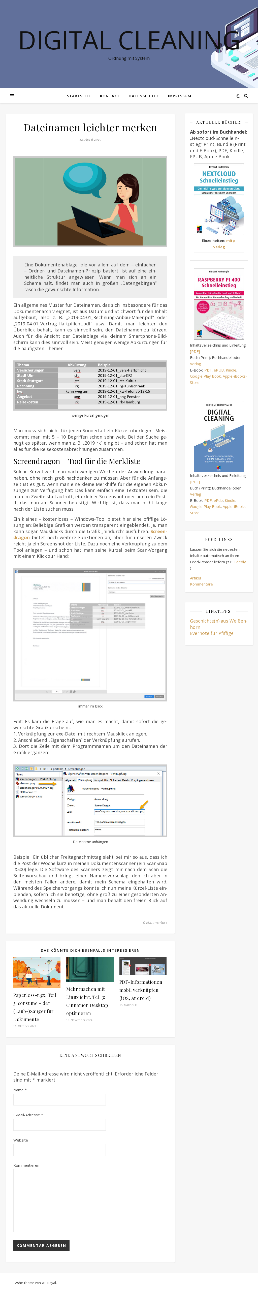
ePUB (219, 370)
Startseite (79, 95)
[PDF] (195, 351)
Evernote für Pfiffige (212, 633)
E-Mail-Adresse (28, 1114)
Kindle (231, 370)
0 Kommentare (155, 922)
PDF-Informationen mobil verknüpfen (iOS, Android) (141, 990)
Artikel (195, 577)
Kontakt (110, 95)
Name (20, 1089)
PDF (208, 370)
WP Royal (49, 1282)
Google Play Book (205, 376)
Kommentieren (26, 1165)
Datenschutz (144, 95)
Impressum (179, 95)
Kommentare (201, 584)
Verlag (195, 363)
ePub (218, 500)
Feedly (240, 561)
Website (20, 1140)
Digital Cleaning (129, 39)
